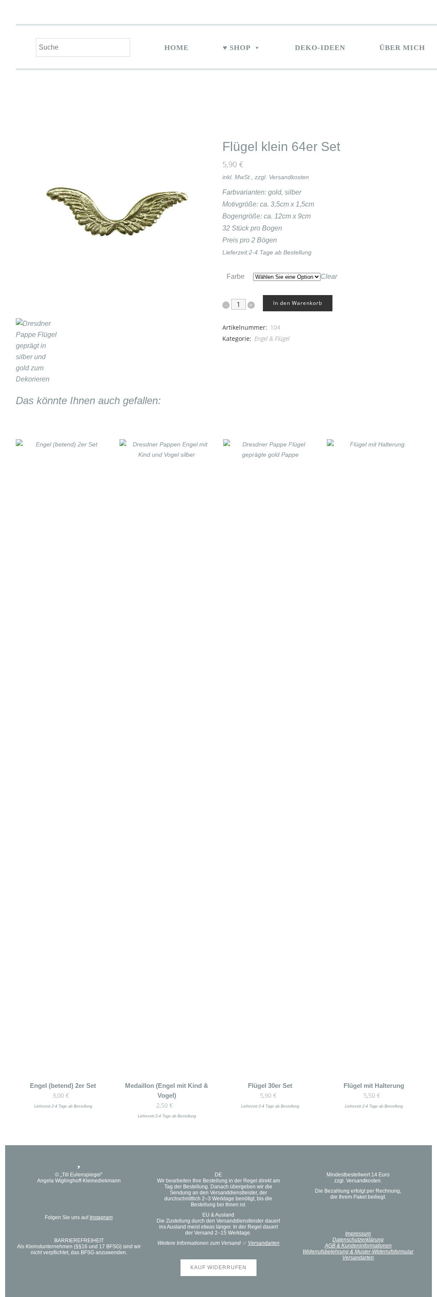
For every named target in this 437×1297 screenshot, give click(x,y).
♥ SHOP (237, 48)
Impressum (358, 1234)
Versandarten (264, 1243)
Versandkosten (289, 177)
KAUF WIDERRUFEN (218, 1267)
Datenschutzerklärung (358, 1240)
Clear (328, 276)
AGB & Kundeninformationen (358, 1246)
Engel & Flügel (271, 338)
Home (176, 48)
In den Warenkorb (297, 303)
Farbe (236, 276)
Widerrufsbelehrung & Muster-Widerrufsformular (358, 1252)
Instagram (101, 1217)
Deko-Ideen (320, 48)
